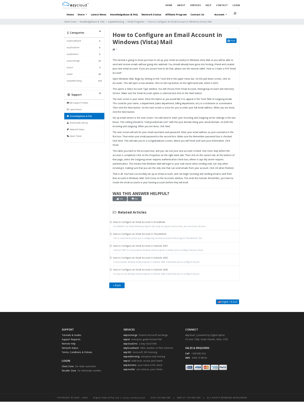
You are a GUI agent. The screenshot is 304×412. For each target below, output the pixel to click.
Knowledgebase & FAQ (124, 14)
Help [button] (208, 5)
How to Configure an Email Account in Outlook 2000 (156, 271)
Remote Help (69, 343)
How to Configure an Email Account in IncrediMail (159, 224)
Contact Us (197, 14)
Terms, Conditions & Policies (77, 352)
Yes (121, 198)
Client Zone (70, 21)
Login (236, 5)
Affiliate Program (176, 14)
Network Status (152, 14)
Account (219, 14)
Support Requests (71, 339)
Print (232, 40)
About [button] (181, 5)
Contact (222, 5)
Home (168, 5)
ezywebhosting (116, 21)
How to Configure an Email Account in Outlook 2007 (158, 247)
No (136, 198)
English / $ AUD (229, 301)
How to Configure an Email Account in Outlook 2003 (156, 259)
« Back (117, 285)
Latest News (98, 14)
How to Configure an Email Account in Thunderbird (157, 235)
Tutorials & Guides (71, 335)
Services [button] (195, 5)
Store (81, 14)
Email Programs (135, 21)
